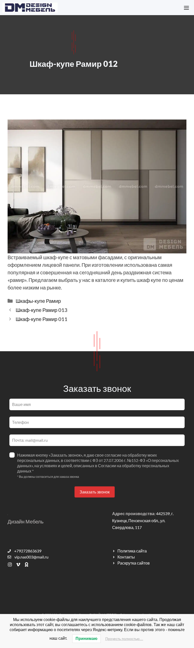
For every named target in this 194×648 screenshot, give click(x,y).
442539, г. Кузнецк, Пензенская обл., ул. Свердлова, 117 (143, 520)
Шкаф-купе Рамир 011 (41, 319)
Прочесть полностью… (124, 639)
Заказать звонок (95, 491)
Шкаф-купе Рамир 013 (41, 310)
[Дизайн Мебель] (30, 7)
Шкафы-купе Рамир (38, 301)
